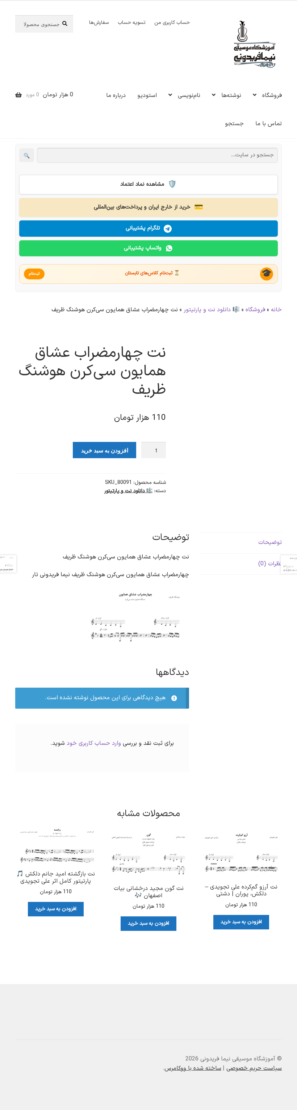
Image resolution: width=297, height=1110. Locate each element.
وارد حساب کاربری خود (94, 743)
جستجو (234, 123)
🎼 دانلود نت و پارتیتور (212, 309)
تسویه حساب (132, 22)
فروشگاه (272, 95)
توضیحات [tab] (270, 542)
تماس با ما (268, 123)
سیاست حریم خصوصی (254, 1068)
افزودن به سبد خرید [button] (241, 922)
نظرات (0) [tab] (270, 564)
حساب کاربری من (172, 22)
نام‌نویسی (189, 95)
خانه (276, 309)
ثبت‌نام (34, 274)
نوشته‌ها (231, 95)
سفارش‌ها (99, 22)
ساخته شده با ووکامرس (192, 1068)
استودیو (147, 95)
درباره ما (116, 95)
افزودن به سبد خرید (104, 450)
